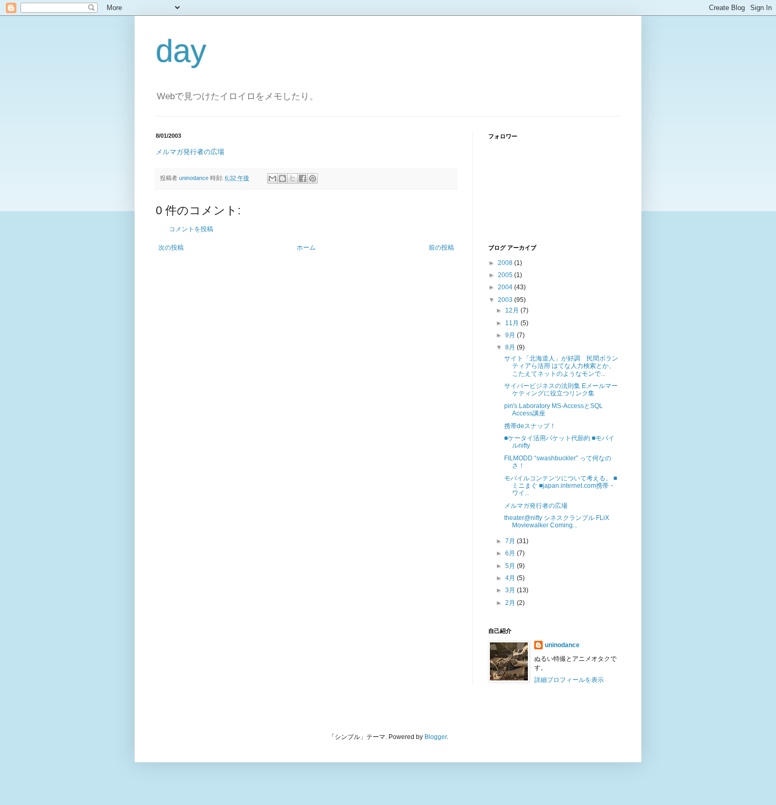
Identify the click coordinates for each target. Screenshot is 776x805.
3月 (511, 590)
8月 (511, 347)
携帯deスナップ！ (530, 426)
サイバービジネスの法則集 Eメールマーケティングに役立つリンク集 (561, 389)
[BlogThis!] (282, 178)
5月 (511, 566)
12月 (513, 310)
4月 (511, 578)
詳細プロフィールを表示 (569, 680)
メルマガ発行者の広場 (190, 152)
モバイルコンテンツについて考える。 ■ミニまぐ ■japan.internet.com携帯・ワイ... (560, 486)
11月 (513, 323)
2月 (511, 603)
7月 (511, 541)
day (181, 51)
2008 (506, 263)
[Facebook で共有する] (302, 178)
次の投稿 (171, 247)
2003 (506, 300)
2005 (506, 275)
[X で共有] (292, 178)
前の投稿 (441, 247)
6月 (511, 553)
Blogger (435, 737)
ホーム (306, 247)
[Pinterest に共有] (312, 178)
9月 (511, 335)
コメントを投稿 (191, 229)
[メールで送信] (272, 178)
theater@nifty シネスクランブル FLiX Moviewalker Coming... (556, 521)
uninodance (562, 645)
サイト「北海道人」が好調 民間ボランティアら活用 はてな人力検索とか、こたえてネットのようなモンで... (561, 366)
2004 (506, 287)
